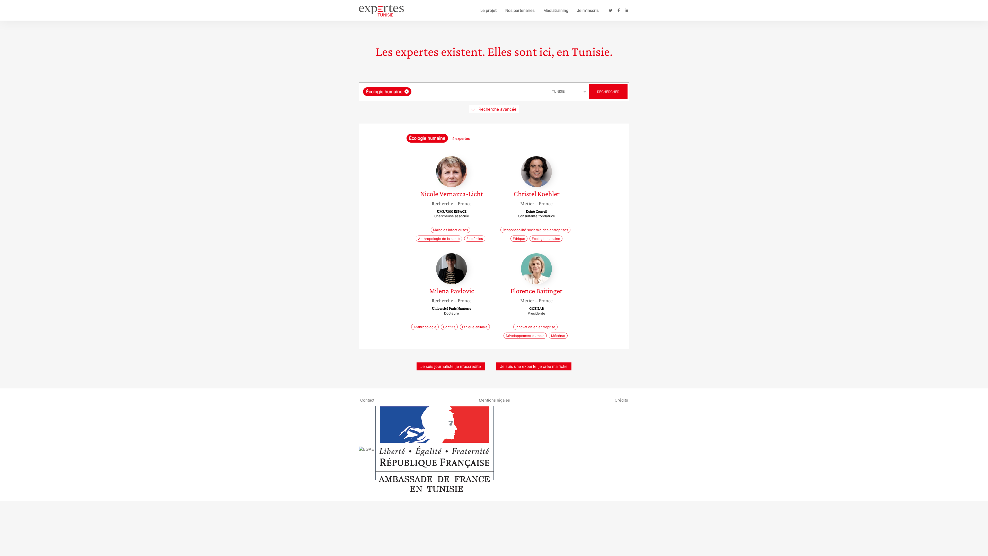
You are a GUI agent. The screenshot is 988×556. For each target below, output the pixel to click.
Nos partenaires (520, 10)
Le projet (488, 10)
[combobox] (452, 91)
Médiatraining (555, 10)
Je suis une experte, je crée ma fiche (534, 366)
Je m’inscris (588, 10)
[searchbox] (464, 92)
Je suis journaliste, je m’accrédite (450, 366)
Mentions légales (494, 399)
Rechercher (608, 92)
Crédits (621, 399)
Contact (367, 399)
